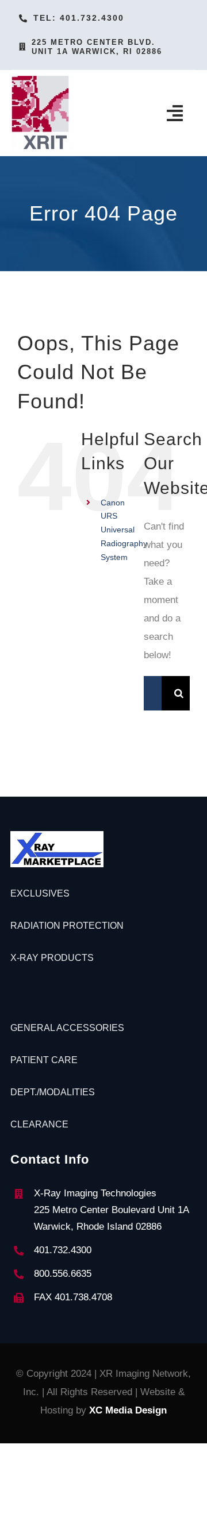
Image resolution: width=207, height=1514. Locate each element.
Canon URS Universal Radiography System (124, 530)
